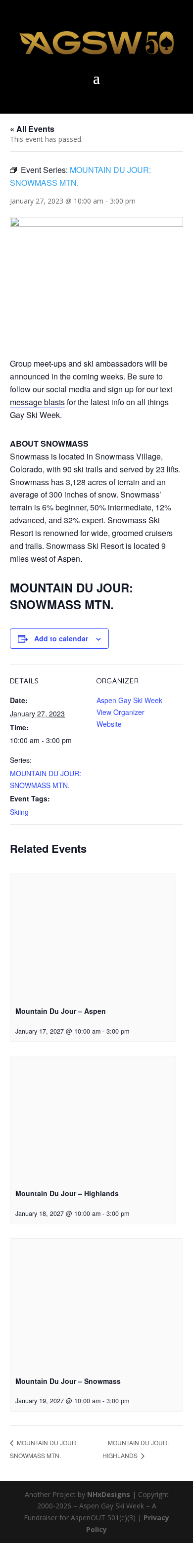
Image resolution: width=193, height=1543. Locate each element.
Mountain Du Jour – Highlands (67, 1193)
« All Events (32, 128)
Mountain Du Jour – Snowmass (68, 1381)
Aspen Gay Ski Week (129, 700)
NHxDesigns (108, 1494)
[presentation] (93, 936)
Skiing (19, 812)
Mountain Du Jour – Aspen (60, 1011)
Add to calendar (61, 638)
